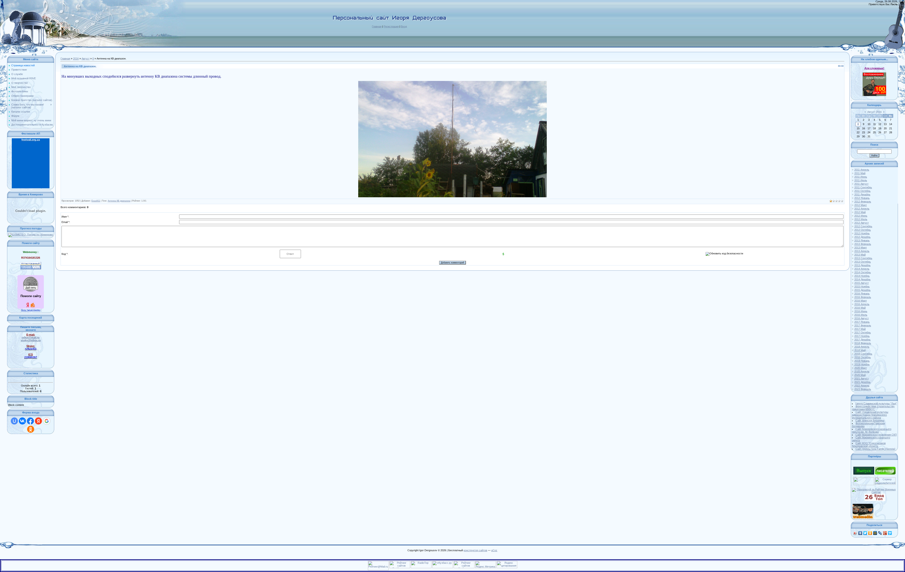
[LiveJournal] (880, 533)
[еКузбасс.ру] (442, 562)
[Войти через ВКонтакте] (22, 421)
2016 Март (860, 300)
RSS (902, 4)
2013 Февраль (862, 244)
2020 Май (860, 375)
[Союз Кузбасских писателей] (885, 468)
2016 (76, 58)
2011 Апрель (861, 169)
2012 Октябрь (862, 229)
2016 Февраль (862, 297)
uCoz (494, 550)
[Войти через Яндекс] (38, 421)
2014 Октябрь (862, 272)
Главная (377, 26)
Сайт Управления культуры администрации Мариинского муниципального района (870, 415)
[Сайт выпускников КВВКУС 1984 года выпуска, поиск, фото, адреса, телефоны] (863, 468)
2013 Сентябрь (863, 258)
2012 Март (860, 205)
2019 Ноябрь (862, 364)
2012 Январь (862, 198)
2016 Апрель (861, 304)
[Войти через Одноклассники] (30, 429)
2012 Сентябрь (863, 226)
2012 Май (860, 212)
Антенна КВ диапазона (119, 201)
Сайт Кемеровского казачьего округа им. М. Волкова (871, 430)
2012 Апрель (861, 208)
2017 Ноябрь (862, 336)
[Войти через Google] (46, 421)
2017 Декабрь (862, 339)
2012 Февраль (862, 201)
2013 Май (860, 254)
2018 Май (860, 350)
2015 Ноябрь (862, 286)
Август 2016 (874, 111)
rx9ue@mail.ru (31, 337)
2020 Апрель (861, 371)
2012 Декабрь (862, 237)
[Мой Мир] (875, 533)
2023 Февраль (862, 389)
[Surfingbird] (890, 533)
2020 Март (860, 367)
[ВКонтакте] (860, 533)
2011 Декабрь (862, 194)
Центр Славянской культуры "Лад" (876, 403)
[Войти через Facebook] (30, 421)
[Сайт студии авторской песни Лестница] (863, 478)
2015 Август (861, 283)
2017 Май (860, 329)
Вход (404, 26)
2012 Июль (860, 219)
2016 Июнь (860, 311)
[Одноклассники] (870, 533)
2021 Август (861, 378)
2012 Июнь (860, 215)
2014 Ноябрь (862, 275)
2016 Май (860, 307)
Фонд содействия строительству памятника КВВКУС (873, 408)
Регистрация (391, 26)
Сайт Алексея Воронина (870, 420)
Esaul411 (95, 201)
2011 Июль (860, 180)
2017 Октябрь (862, 332)
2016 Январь (862, 293)
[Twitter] (865, 533)
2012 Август (861, 222)
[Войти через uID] (14, 421)
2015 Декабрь (862, 290)
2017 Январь (862, 321)
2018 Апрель (861, 346)
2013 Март (860, 247)
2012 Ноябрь (862, 233)
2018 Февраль (862, 343)
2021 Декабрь (862, 382)
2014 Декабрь (862, 279)
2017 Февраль (862, 325)
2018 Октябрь (862, 357)
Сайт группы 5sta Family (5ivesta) (875, 448)
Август (86, 58)
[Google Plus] (885, 533)
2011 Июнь (860, 176)
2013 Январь (862, 240)
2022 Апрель (861, 385)
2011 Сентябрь (863, 187)
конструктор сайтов (475, 550)
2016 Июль (860, 314)
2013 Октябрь (862, 261)
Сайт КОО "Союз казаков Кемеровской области (869, 444)
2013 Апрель (861, 251)
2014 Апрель (861, 268)
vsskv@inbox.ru (31, 340)
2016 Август (861, 318)
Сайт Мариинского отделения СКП (876, 434)
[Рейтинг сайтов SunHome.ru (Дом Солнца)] (399, 562)
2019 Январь (862, 360)
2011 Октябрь (862, 190)
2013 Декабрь (862, 265)
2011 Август (861, 183)
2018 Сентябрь (863, 353)
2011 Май (859, 173)
